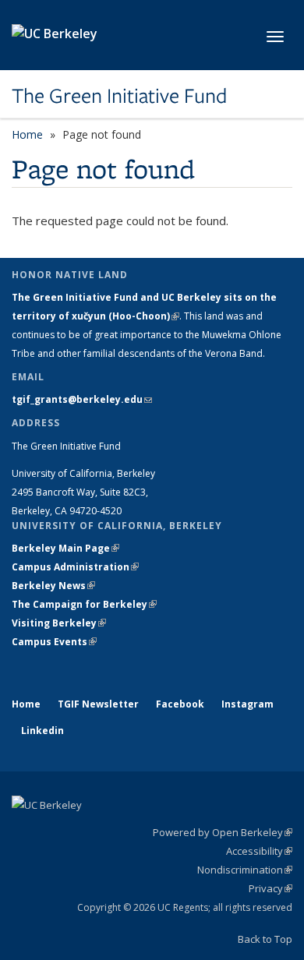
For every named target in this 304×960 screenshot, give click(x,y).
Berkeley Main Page (65, 548)
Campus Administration (75, 567)
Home (27, 134)
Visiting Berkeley (59, 623)
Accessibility (259, 851)
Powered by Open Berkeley (222, 832)
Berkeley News (53, 585)
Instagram (247, 704)
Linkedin (42, 730)
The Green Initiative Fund (119, 96)
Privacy (270, 888)
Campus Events (54, 641)
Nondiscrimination (244, 870)
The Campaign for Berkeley (84, 604)
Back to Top (265, 939)
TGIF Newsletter (98, 704)
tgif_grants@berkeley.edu (82, 399)
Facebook (180, 704)
